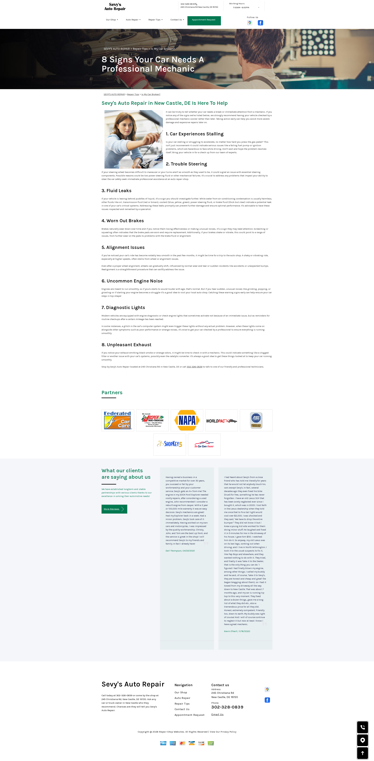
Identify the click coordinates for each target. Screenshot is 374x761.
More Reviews (112, 509)
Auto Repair (132, 19)
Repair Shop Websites (171, 731)
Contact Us (176, 19)
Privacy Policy (228, 731)
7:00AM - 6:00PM (241, 7)
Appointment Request (203, 19)
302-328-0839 (188, 4)
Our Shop (111, 19)
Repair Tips (154, 19)
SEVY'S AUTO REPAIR (117, 48)
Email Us (217, 714)
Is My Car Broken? (163, 48)
